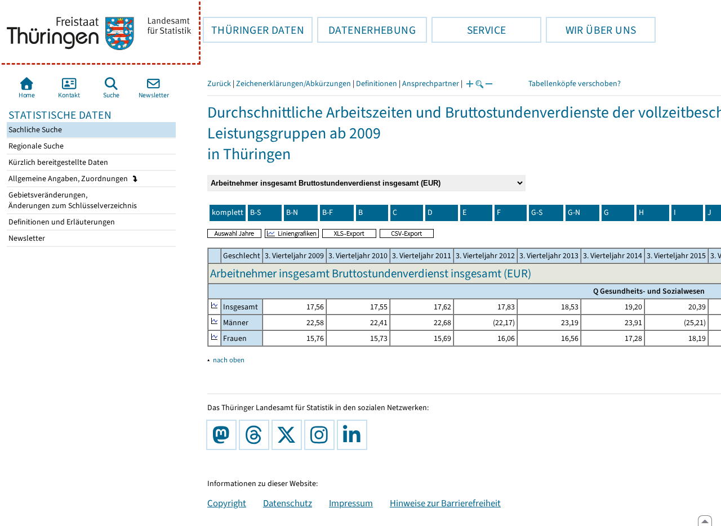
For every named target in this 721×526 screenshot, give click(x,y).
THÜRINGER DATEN (253, 30)
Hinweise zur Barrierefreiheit (445, 503)
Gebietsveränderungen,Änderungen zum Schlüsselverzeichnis (72, 200)
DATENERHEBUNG (366, 30)
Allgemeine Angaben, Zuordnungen (69, 178)
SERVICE (468, 30)
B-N (292, 212)
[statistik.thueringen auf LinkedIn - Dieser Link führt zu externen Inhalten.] (354, 435)
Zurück (219, 83)
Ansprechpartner (430, 83)
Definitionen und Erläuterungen (61, 222)
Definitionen (376, 83)
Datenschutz (287, 503)
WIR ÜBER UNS (591, 30)
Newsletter (26, 238)
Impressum (351, 503)
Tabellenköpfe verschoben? (574, 83)
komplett (227, 212)
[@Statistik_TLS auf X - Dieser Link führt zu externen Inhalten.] (289, 435)
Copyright (226, 503)
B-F (327, 212)
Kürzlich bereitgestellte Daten (57, 162)
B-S (255, 212)
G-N (574, 212)
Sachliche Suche (34, 129)
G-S (536, 212)
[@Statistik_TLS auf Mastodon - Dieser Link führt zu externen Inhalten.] (223, 435)
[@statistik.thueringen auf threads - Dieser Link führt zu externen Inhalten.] (256, 435)
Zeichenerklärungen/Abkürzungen (293, 83)
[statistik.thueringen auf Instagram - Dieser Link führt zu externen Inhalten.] (321, 435)
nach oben (228, 360)
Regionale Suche (35, 146)
